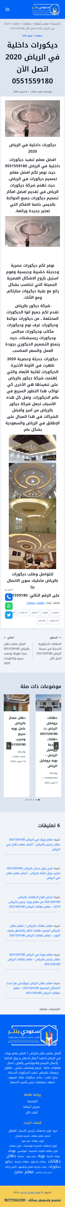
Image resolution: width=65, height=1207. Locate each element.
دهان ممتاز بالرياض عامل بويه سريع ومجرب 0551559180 (17, 731)
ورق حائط (27, 36)
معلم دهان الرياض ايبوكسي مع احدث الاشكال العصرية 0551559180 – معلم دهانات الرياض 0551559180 (33, 988)
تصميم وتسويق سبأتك (44, 1200)
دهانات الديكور (38, 1162)
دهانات (23, 612)
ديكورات (27, 23)
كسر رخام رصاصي (43, 1172)
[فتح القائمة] (7, 9)
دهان (34, 612)
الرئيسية (56, 23)
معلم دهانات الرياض (30, 1192)
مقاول (18, 1172)
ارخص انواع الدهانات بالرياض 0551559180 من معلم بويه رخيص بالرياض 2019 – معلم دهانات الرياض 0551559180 (34, 901)
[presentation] (48, 702)
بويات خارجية (53, 1156)
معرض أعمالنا (41, 23)
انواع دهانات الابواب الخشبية (43, 1151)
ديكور (9, 1161)
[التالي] (8, 746)
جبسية (21, 1156)
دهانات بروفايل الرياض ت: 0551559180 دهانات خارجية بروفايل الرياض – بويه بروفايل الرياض (48, 742)
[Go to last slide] (56, 746)
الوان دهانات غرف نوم (33, 1141)
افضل (13, 1130)
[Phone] (9, 597)
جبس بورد (31, 1156)
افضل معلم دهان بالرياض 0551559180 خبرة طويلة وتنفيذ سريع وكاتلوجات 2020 (16, 651)
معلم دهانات (36, 92)
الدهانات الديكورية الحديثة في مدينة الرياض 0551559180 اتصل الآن (49, 648)
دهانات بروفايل (35, 603)
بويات (55, 612)
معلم (41, 620)
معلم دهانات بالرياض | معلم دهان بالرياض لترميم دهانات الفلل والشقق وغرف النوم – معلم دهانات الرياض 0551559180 (33, 930)
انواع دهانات (15, 1146)
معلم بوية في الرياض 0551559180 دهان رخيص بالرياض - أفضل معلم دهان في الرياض (33, 844)
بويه (45, 612)
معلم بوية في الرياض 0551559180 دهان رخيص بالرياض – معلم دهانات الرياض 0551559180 (34, 959)
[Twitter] (9, 615)
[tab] (39, 800)
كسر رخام (11, 1167)
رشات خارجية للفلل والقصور (32, 1167)
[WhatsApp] (9, 606)
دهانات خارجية (22, 1162)
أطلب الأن (32, 1112)
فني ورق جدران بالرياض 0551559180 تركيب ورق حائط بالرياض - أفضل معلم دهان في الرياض (33, 873)
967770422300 (14, 1200)
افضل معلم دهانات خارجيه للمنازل (32, 1136)
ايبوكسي (22, 1151)
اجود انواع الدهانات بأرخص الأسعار (37, 1131)
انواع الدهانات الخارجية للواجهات (40, 1146)
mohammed (51, 778)
